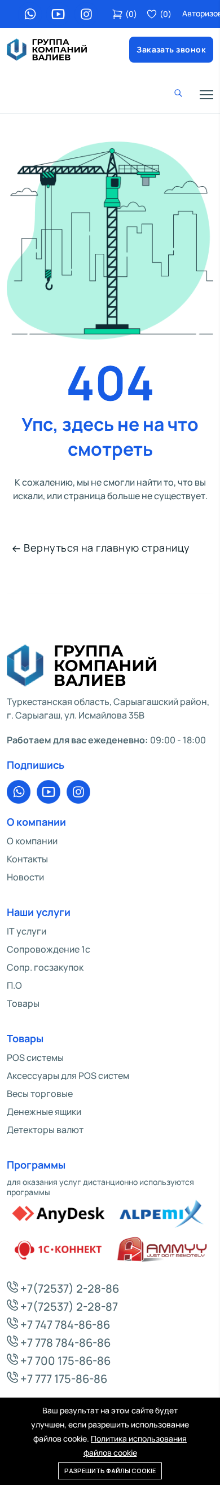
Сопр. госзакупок (45, 967)
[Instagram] (86, 14)
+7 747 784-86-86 (64, 1324)
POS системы (35, 1057)
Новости (25, 877)
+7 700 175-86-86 (64, 1360)
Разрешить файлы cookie (110, 1470)
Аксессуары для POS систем (68, 1075)
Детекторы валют (45, 1129)
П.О (14, 985)
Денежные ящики (44, 1111)
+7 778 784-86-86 (64, 1342)
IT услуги (26, 931)
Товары (23, 1003)
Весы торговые (40, 1093)
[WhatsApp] (30, 14)
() (131, 13)
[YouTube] (58, 14)
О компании (32, 841)
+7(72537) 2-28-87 (68, 1306)
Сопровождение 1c (48, 949)
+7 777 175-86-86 (62, 1378)
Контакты (27, 859)
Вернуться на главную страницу (107, 547)
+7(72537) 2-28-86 (68, 1288)
